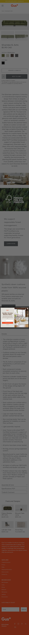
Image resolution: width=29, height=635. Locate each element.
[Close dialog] (27, 308)
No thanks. (7, 324)
